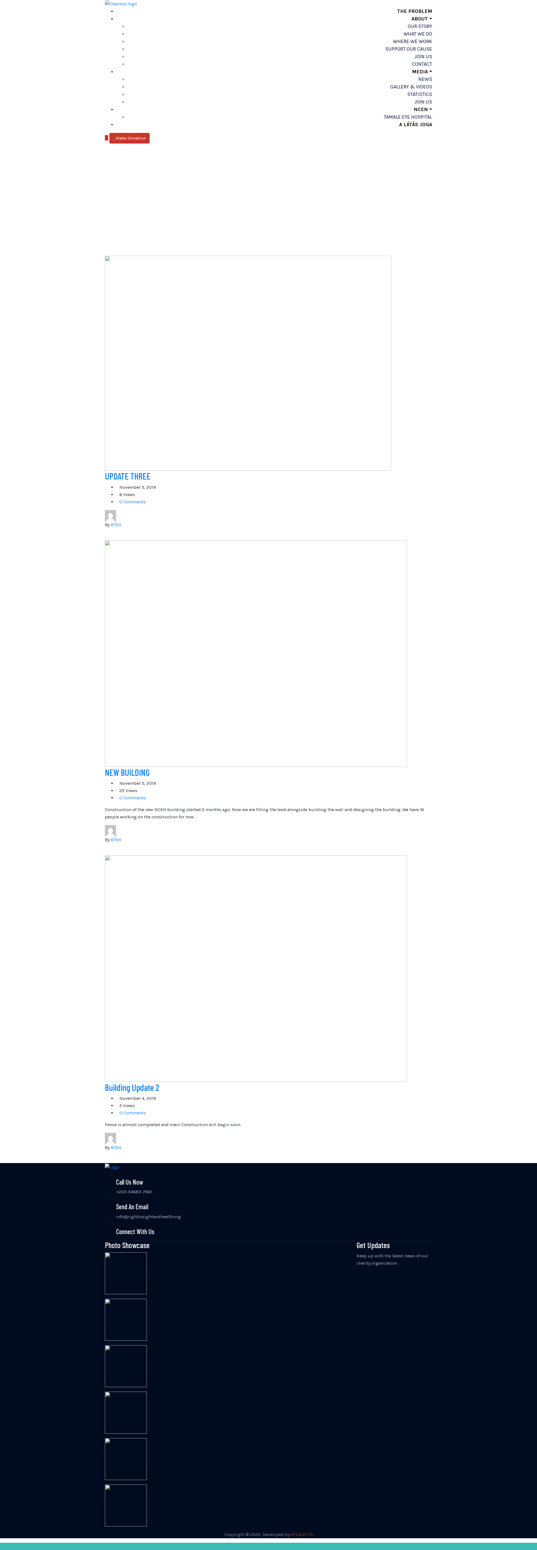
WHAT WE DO (418, 34)
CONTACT (422, 64)
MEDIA (420, 72)
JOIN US (423, 56)
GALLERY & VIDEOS (411, 87)
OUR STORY (420, 26)
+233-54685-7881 (134, 1191)
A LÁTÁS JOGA (415, 124)
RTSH (116, 524)
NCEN (421, 109)
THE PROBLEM (414, 11)
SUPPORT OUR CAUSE (408, 49)
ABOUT (419, 19)
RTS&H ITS (302, 1534)
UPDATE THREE (127, 476)
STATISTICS (419, 94)
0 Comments (132, 501)
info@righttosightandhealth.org (148, 1216)
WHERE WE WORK (412, 41)
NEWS (425, 79)
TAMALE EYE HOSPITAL (408, 117)
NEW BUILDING (127, 772)
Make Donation (130, 138)
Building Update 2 (132, 1087)
